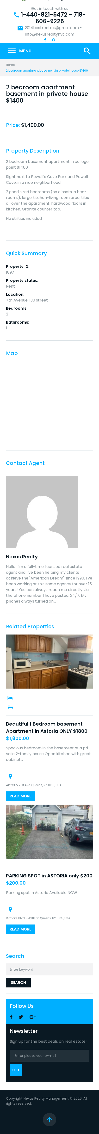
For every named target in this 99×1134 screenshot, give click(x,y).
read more (20, 796)
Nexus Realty (22, 556)
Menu (19, 51)
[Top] (49, 1119)
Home (10, 65)
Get (16, 1070)
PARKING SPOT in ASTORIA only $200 (49, 875)
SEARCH (18, 982)
